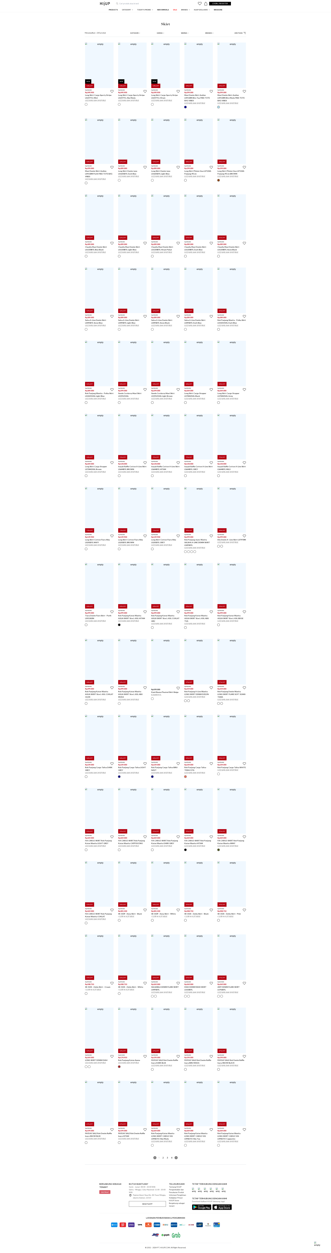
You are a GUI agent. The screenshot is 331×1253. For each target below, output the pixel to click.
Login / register (220, 3)
